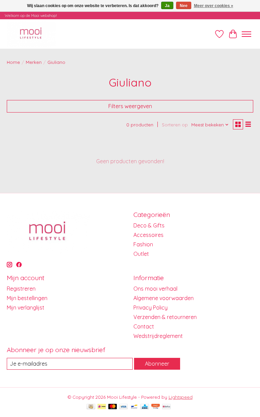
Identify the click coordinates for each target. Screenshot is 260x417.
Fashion (143, 244)
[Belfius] (166, 407)
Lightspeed (181, 397)
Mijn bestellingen (27, 298)
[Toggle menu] (246, 34)
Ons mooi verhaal (155, 288)
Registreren (21, 288)
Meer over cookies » (213, 5)
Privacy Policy (150, 307)
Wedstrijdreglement (158, 336)
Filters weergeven (130, 106)
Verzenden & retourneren (165, 317)
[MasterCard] (112, 407)
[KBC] (144, 407)
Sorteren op (175, 124)
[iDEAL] (102, 407)
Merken (34, 62)
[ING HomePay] (155, 407)
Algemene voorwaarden (163, 298)
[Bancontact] (134, 407)
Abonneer (157, 363)
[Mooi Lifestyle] (31, 34)
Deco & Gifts (149, 225)
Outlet (141, 253)
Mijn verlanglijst (25, 307)
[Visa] (123, 407)
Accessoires (148, 234)
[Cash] (91, 407)
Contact (143, 326)
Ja (167, 5)
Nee (184, 5)
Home (13, 62)
